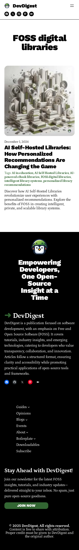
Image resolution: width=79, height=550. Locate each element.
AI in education (22, 173)
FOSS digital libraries (56, 177)
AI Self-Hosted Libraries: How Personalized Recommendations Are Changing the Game (37, 157)
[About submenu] (27, 432)
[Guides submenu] (29, 407)
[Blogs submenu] (26, 420)
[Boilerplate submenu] (35, 439)
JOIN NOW (26, 505)
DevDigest (25, 6)
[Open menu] (72, 5)
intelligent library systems (23, 181)
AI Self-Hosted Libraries (51, 173)
